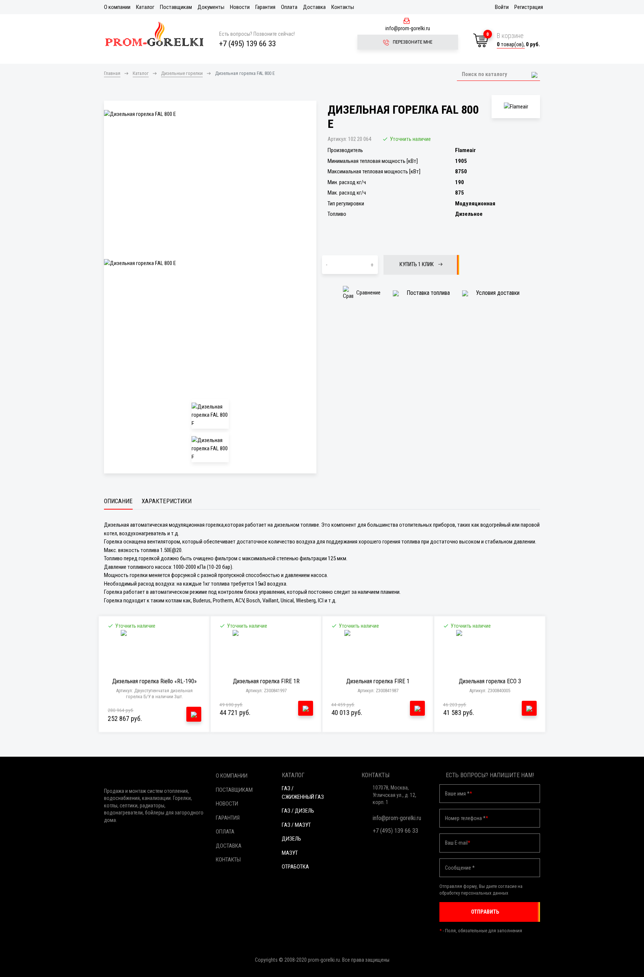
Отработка (295, 866)
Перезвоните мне (412, 42)
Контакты (342, 7)
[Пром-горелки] (154, 34)
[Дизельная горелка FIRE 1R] (266, 652)
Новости (240, 7)
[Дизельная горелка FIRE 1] (378, 652)
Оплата (289, 7)
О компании (117, 7)
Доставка (314, 7)
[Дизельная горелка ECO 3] (490, 652)
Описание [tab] (118, 501)
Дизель (291, 838)
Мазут (290, 853)
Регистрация (528, 7)
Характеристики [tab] (167, 501)
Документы (211, 7)
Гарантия (265, 7)
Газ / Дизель (298, 810)
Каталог (145, 7)
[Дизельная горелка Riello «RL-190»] (154, 652)
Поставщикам (176, 7)
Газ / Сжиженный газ (303, 792)
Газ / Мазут (296, 825)
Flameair (465, 150)
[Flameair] (516, 107)
